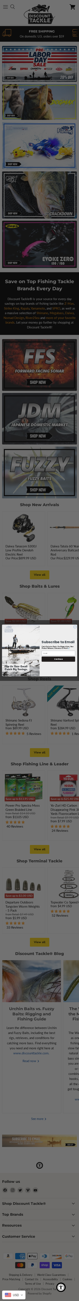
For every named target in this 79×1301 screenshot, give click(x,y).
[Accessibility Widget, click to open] (61, 1287)
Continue (58, 659)
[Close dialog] (74, 626)
